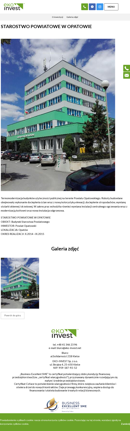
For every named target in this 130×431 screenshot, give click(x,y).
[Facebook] (92, 6)
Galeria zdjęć (72, 17)
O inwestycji (57, 17)
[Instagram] (99, 6)
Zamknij (125, 423)
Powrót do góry (12, 315)
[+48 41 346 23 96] (84, 6)
